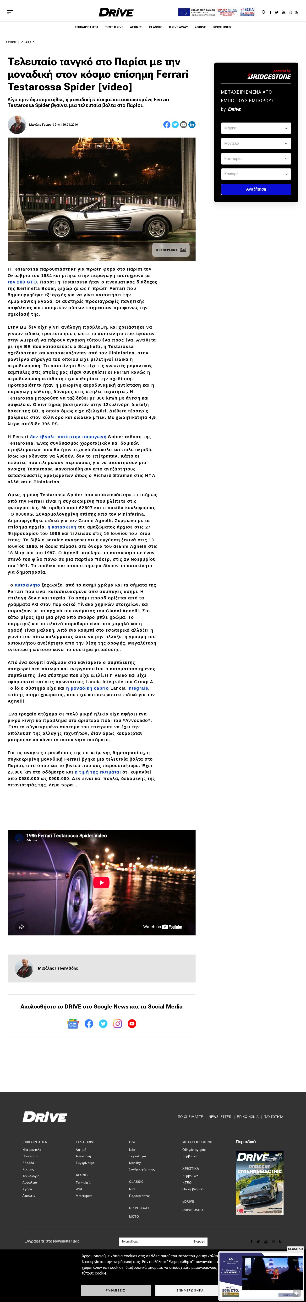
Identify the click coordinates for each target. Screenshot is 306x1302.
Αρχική (11, 42)
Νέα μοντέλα (32, 1150)
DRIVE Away (178, 27)
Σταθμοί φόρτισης (142, 1169)
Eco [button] (132, 1142)
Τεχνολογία (30, 1176)
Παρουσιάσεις (139, 1196)
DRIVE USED (222, 27)
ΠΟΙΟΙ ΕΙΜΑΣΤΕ (190, 1117)
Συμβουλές (190, 1156)
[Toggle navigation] (10, 12)
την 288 (17, 282)
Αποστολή (83, 1156)
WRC (79, 1189)
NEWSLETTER (220, 1117)
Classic (155, 27)
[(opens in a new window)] (272, 12)
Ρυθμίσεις (116, 1290)
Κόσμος (28, 1169)
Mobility (135, 1163)
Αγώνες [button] (82, 1175)
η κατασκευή (62, 527)
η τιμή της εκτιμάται (98, 772)
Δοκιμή (81, 1150)
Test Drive (114, 27)
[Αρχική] (116, 12)
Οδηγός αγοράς (194, 1150)
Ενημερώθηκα (190, 1290)
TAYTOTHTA (274, 1117)
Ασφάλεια (29, 1182)
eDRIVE (200, 27)
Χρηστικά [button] (190, 1168)
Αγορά (27, 1189)
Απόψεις (28, 1195)
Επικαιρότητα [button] (34, 1142)
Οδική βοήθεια (193, 1189)
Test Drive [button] (86, 1142)
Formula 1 (83, 1183)
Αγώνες (136, 27)
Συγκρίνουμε (85, 1163)
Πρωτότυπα (31, 1156)
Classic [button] (136, 1182)
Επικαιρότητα (86, 27)
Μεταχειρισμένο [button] (197, 1142)
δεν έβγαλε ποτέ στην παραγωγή (68, 436)
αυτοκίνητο (27, 585)
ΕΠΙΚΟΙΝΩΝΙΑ (248, 1117)
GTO (32, 282)
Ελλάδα (28, 1163)
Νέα (132, 1150)
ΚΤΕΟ (186, 1183)
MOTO (134, 1216)
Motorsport (84, 1196)
